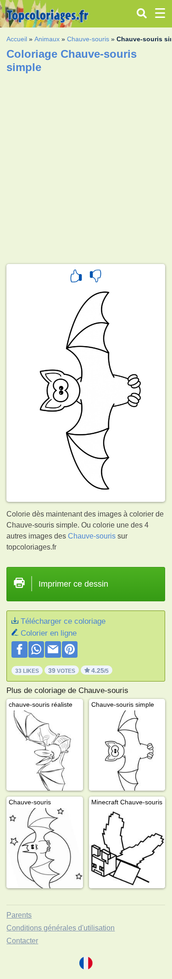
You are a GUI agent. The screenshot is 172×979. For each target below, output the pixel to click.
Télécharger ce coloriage (63, 621)
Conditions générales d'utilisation (60, 928)
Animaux (47, 39)
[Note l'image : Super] (76, 277)
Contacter (22, 941)
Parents (19, 915)
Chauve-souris (88, 39)
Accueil (16, 39)
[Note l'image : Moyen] (95, 277)
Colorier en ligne (49, 633)
